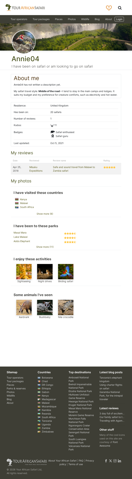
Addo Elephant (22, 241)
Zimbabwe (47, 431)
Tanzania (46, 420)
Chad (44, 381)
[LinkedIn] (119, 460)
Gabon (45, 392)
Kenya (23, 199)
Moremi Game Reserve (81, 415)
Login (119, 19)
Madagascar (48, 399)
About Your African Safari (62, 460)
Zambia (45, 428)
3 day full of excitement (113, 413)
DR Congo (47, 384)
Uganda (46, 424)
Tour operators (15, 377)
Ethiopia (46, 388)
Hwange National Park (81, 401)
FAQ (81, 460)
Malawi (23, 203)
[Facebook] (106, 460)
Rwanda (46, 413)
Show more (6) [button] (45, 213)
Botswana (47, 377)
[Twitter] (110, 460)
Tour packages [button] (41, 19)
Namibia (46, 410)
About (108, 19)
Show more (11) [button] (45, 246)
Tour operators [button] (19, 19)
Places (10, 384)
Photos (72, 19)
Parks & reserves (16, 388)
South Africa (26, 207)
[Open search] (119, 7)
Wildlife (85, 19)
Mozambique (48, 406)
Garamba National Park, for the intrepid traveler (111, 396)
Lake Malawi (21, 236)
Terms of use (75, 464)
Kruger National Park (80, 404)
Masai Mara (20, 232)
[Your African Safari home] (25, 462)
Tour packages (15, 381)
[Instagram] (115, 460)
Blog (97, 19)
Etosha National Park (80, 391)
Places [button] (58, 19)
